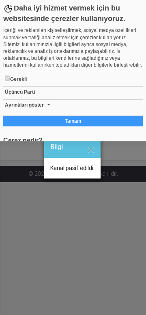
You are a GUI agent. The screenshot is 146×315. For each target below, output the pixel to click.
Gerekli (18, 79)
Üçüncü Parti (20, 92)
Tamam (73, 121)
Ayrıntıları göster (24, 105)
